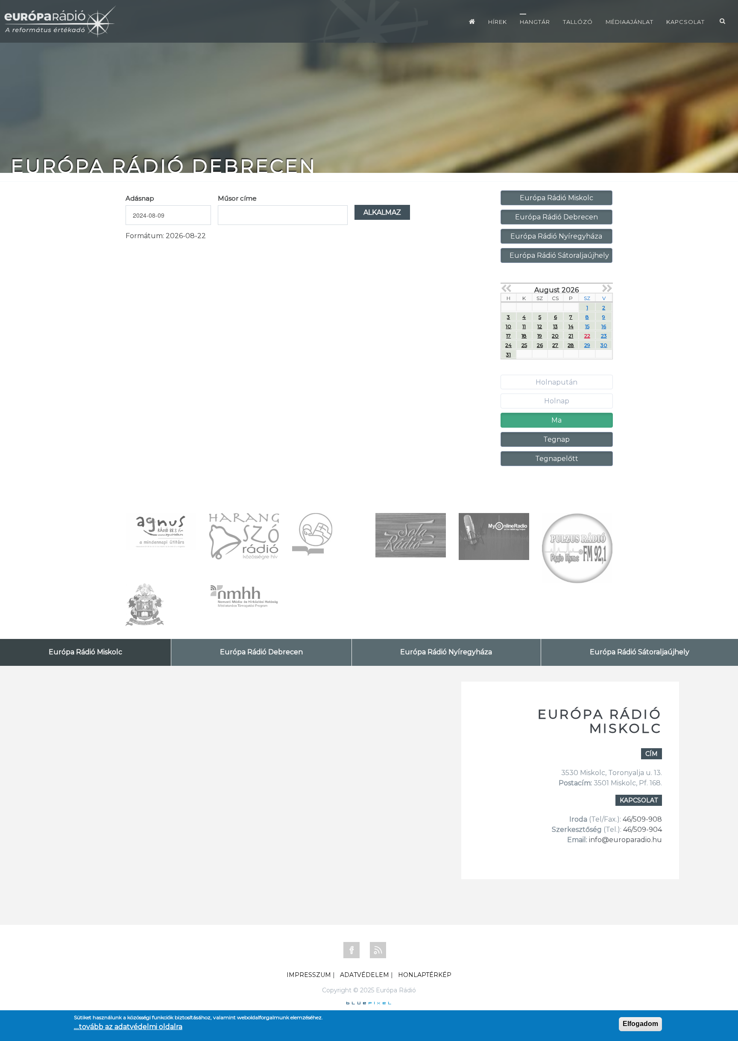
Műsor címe (237, 198)
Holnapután (556, 382)
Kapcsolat (685, 21)
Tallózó (578, 21)
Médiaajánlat (629, 21)
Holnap (556, 401)
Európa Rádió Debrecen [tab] (261, 652)
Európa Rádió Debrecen (556, 217)
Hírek (497, 21)
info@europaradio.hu (625, 840)
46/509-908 (642, 819)
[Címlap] (472, 21)
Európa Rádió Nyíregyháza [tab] (446, 652)
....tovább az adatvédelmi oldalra (128, 1027)
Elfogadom (640, 1023)
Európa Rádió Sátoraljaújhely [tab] (639, 652)
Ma (556, 420)
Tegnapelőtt (556, 459)
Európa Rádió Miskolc (556, 198)
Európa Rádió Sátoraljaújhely (559, 255)
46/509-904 (641, 829)
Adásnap (140, 198)
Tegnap (556, 439)
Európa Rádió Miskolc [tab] (85, 652)
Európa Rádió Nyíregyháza (556, 236)
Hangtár (535, 21)
